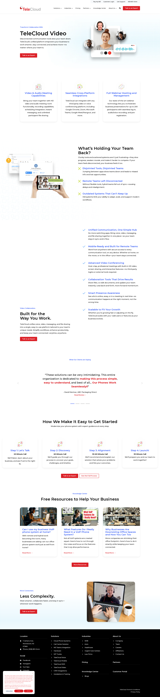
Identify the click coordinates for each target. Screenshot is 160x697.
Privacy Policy (135, 692)
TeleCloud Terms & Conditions (130, 689)
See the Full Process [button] (89, 476)
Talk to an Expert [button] (131, 8)
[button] (120, 8)
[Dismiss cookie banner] (32, 673)
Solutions (57, 8)
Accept (19, 690)
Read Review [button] (79, 395)
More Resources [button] (80, 565)
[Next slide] (142, 383)
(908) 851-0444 (34, 649)
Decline (28, 690)
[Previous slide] (18, 383)
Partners (86, 8)
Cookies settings (9, 690)
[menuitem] (97, 1)
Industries (67, 8)
